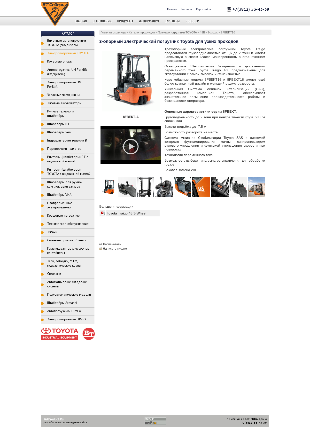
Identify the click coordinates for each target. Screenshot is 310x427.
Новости (192, 21)
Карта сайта (203, 9)
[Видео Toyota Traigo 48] (131, 158)
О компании (102, 21)
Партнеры (172, 21)
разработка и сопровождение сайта (65, 422)
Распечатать (112, 244)
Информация (149, 21)
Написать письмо (115, 248)
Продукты (125, 21)
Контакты (186, 9)
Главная (172, 9)
